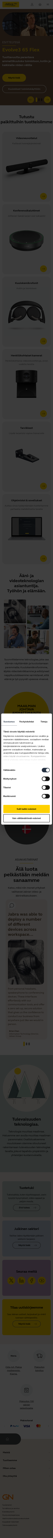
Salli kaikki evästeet (26, 809)
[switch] (46, 779)
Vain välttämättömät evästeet (26, 818)
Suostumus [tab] (9, 721)
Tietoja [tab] (44, 721)
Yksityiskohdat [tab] (26, 721)
